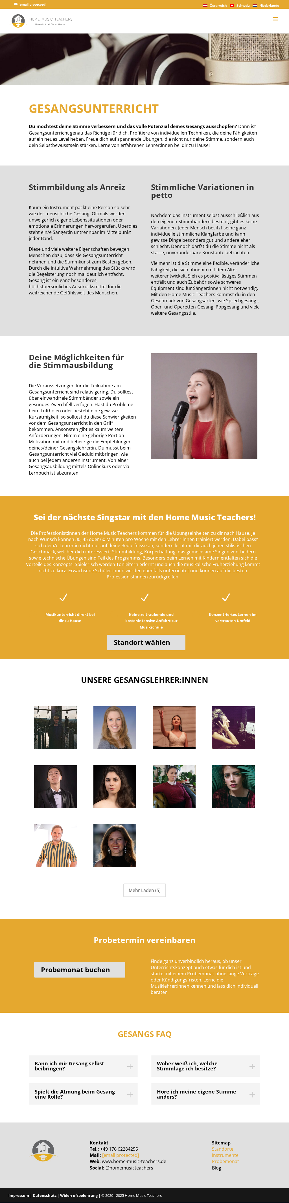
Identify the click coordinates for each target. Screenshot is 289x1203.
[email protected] (120, 1155)
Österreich (218, 5)
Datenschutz (44, 1195)
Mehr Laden (145, 890)
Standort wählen (142, 642)
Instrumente (225, 1155)
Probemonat (225, 1161)
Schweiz (243, 5)
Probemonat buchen (75, 969)
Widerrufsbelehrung (79, 1195)
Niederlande (269, 5)
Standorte (222, 1149)
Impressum (18, 1195)
